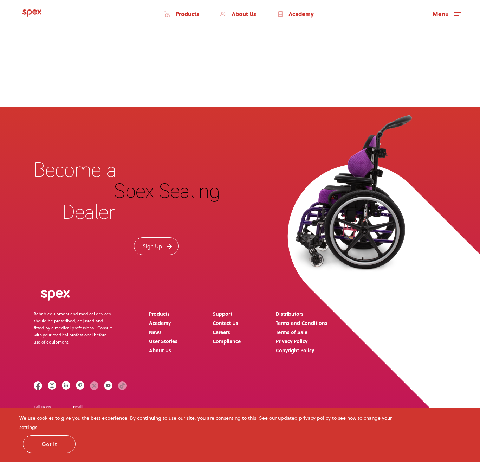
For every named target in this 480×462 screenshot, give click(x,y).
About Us (160, 350)
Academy (160, 322)
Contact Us (225, 322)
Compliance (227, 341)
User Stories (163, 341)
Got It (49, 444)
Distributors (290, 313)
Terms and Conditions (301, 322)
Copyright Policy (295, 350)
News (155, 331)
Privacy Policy (291, 341)
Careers (221, 331)
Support (222, 313)
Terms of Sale (291, 331)
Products (159, 313)
